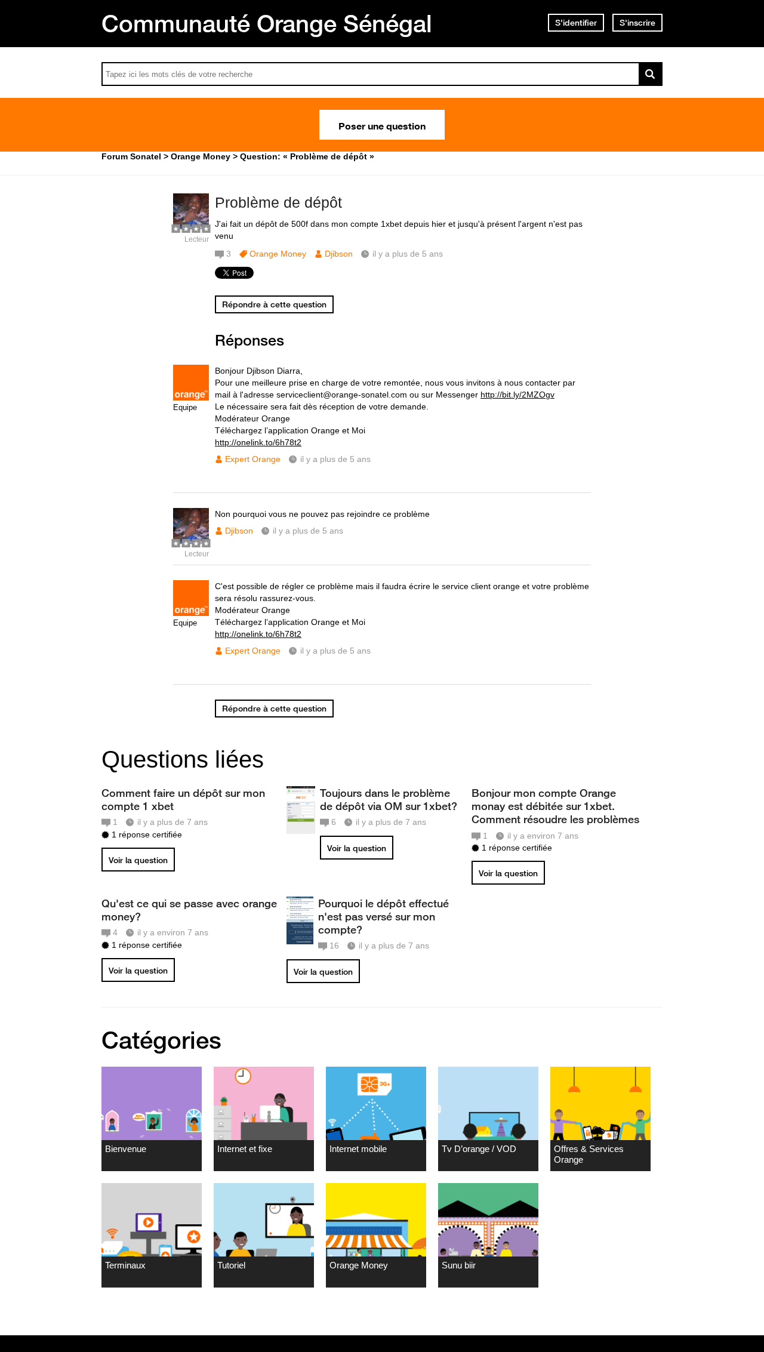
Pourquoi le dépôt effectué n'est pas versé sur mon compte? (383, 916)
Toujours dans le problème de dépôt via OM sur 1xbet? (388, 799)
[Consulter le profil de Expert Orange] (191, 397)
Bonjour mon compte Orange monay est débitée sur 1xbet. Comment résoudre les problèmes (555, 806)
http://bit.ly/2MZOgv (517, 394)
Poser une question (382, 125)
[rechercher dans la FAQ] (651, 74)
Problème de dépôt (278, 202)
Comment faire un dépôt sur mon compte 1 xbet (183, 799)
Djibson (339, 253)
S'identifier (576, 22)
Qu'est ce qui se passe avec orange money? (189, 910)
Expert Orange (253, 459)
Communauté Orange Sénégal (266, 23)
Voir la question (138, 860)
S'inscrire (637, 22)
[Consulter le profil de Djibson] (191, 226)
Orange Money (277, 253)
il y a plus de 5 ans (335, 459)
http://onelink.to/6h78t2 (258, 442)
